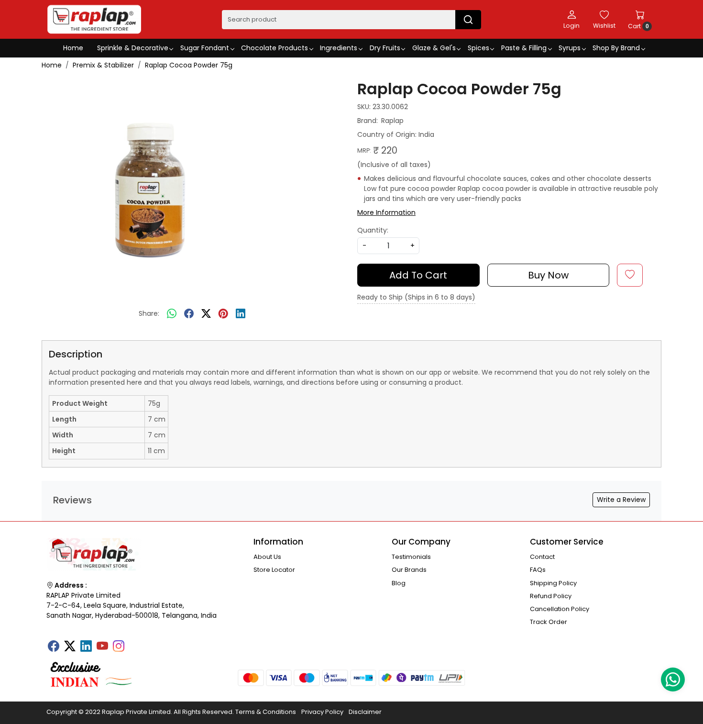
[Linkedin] (86, 647)
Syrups (570, 48)
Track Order (548, 621)
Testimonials (411, 556)
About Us (267, 556)
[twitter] (206, 314)
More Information (386, 212)
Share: (149, 313)
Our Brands (409, 569)
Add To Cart (418, 275)
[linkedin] (240, 314)
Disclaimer (365, 711)
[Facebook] (53, 647)
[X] (70, 647)
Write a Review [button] (621, 499)
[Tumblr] (135, 643)
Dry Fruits (385, 48)
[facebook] (189, 314)
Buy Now (548, 275)
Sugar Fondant (204, 48)
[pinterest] (223, 314)
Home (73, 48)
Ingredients (338, 48)
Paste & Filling (524, 48)
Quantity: (372, 230)
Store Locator (274, 569)
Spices (478, 48)
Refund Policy (550, 596)
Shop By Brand (616, 48)
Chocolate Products (274, 48)
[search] (468, 19)
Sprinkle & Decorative (132, 48)
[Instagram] (118, 647)
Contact (542, 556)
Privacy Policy (322, 711)
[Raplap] (94, 19)
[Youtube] (102, 647)
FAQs (538, 569)
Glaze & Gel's (434, 48)
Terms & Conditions (265, 711)
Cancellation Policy (559, 608)
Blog (399, 583)
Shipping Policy (553, 583)
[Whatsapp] (171, 314)
